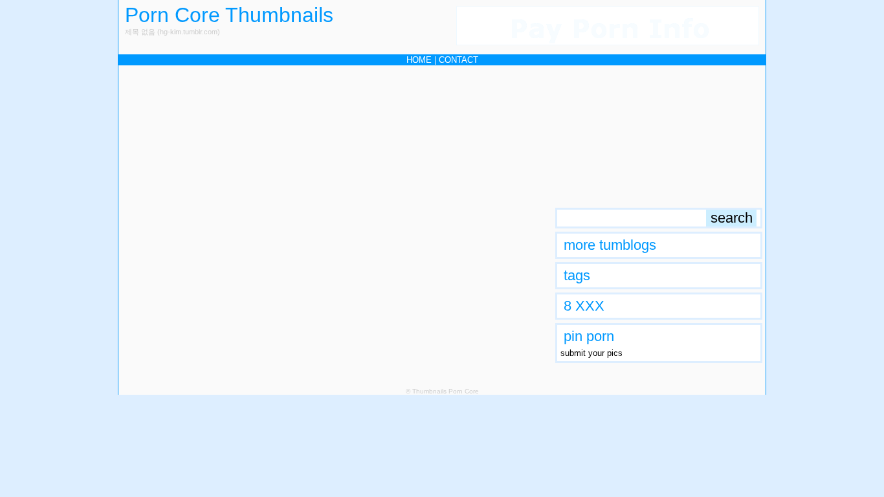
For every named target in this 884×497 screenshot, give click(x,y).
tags (577, 275)
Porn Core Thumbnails (229, 15)
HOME (419, 60)
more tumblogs (610, 245)
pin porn (589, 336)
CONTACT (458, 60)
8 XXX (584, 306)
